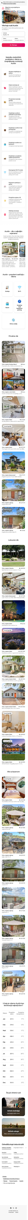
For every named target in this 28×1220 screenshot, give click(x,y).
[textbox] (7, 40)
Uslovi (16, 1212)
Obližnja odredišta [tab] (6, 1147)
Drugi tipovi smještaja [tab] (19, 1147)
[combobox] (13, 35)
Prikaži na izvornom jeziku (9, 3)
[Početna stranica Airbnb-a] (3, 8)
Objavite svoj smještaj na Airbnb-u (12, 8)
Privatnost (11, 1212)
